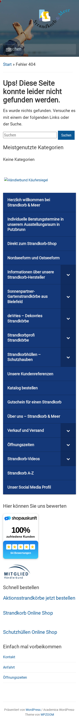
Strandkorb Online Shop (28, 613)
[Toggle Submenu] (68, 274)
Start (7, 64)
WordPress (33, 709)
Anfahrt (9, 667)
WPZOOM (47, 714)
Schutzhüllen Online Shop (30, 632)
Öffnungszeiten (15, 677)
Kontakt (9, 657)
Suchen (70, 49)
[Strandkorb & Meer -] (52, 19)
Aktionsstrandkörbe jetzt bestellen (39, 598)
